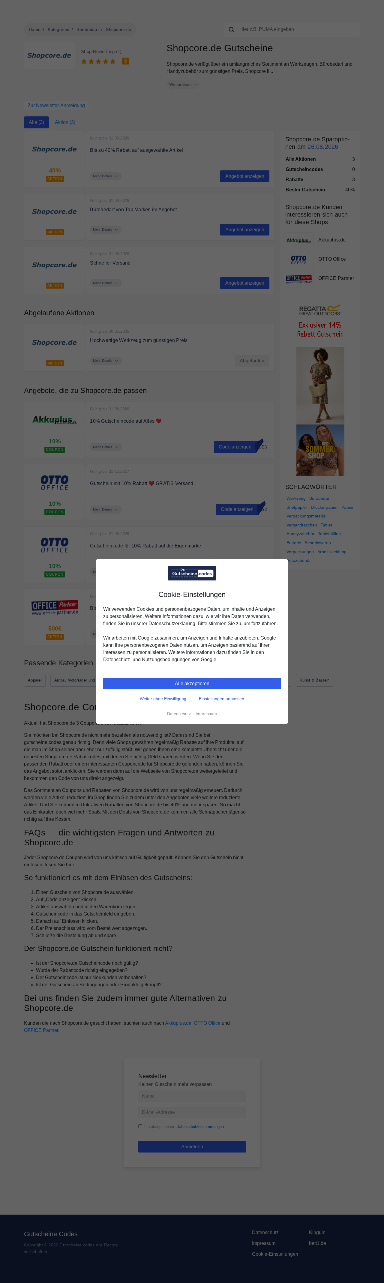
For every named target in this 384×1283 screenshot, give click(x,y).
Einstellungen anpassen (221, 698)
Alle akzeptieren (192, 683)
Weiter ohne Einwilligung (163, 698)
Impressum (206, 713)
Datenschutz (179, 713)
